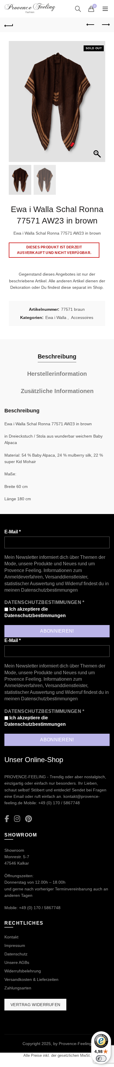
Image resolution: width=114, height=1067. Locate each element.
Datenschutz (15, 954)
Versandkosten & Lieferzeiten (31, 979)
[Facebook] (6, 819)
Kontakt (11, 937)
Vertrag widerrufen (35, 1004)
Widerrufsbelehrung (22, 971)
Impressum (14, 945)
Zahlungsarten (17, 988)
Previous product (90, 25)
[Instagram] (17, 819)
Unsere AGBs (16, 962)
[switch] (101, 1058)
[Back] (8, 25)
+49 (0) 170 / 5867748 (59, 802)
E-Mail (12, 531)
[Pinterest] (28, 819)
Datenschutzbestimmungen (49, 590)
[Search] (78, 8)
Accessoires (82, 317)
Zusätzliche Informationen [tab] (57, 391)
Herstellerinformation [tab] (57, 374)
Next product (105, 25)
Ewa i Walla (55, 317)
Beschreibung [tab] (57, 356)
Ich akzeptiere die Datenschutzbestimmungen (35, 612)
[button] (98, 104)
